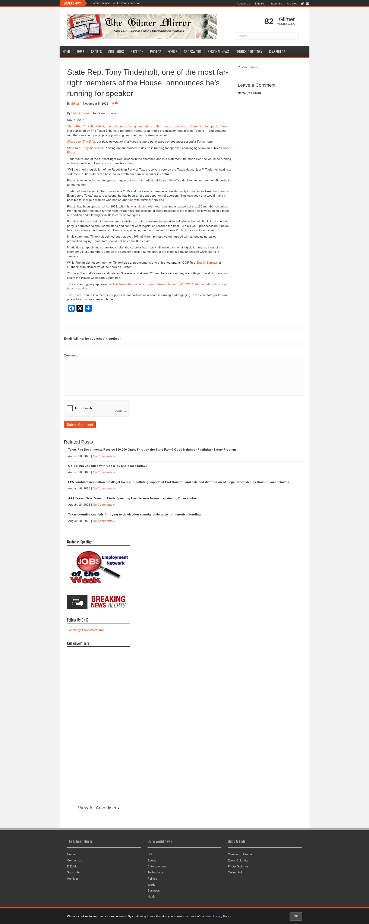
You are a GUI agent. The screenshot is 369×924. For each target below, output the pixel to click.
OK (296, 916)
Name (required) (249, 93)
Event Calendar (238, 860)
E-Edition (260, 3)
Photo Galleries (238, 866)
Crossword (192, 51)
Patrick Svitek (80, 113)
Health (152, 896)
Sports (96, 51)
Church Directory (249, 51)
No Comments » (104, 456)
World (151, 884)
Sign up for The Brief (81, 141)
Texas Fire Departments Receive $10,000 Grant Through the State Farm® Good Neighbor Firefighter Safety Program (152, 449)
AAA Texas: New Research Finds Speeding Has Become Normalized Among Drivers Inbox (133, 498)
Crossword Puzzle (240, 854)
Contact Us (243, 3)
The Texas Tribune (125, 284)
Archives (292, 3)
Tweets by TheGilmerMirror (85, 630)
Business (154, 890)
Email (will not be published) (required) (92, 338)
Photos (155, 51)
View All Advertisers (98, 807)
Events (172, 51)
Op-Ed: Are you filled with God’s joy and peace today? (107, 465)
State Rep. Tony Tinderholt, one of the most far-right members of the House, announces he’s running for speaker (144, 126)
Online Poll (235, 872)
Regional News (218, 51)
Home (66, 51)
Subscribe (276, 3)
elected (142, 206)
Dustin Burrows (207, 262)
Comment (71, 355)
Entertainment (157, 866)
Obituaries (116, 51)
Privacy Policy (221, 916)
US (150, 854)
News (80, 51)
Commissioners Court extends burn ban (115, 3)
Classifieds (277, 51)
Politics (152, 878)
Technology (155, 872)
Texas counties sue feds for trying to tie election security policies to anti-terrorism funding (134, 514)
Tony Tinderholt (92, 148)
